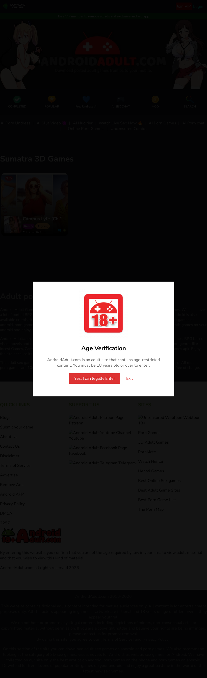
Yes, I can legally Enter (94, 378)
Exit (129, 378)
